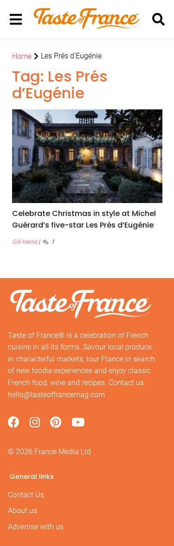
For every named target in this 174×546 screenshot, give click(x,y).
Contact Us (26, 494)
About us (22, 510)
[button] (87, 219)
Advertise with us (36, 526)
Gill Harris (24, 241)
